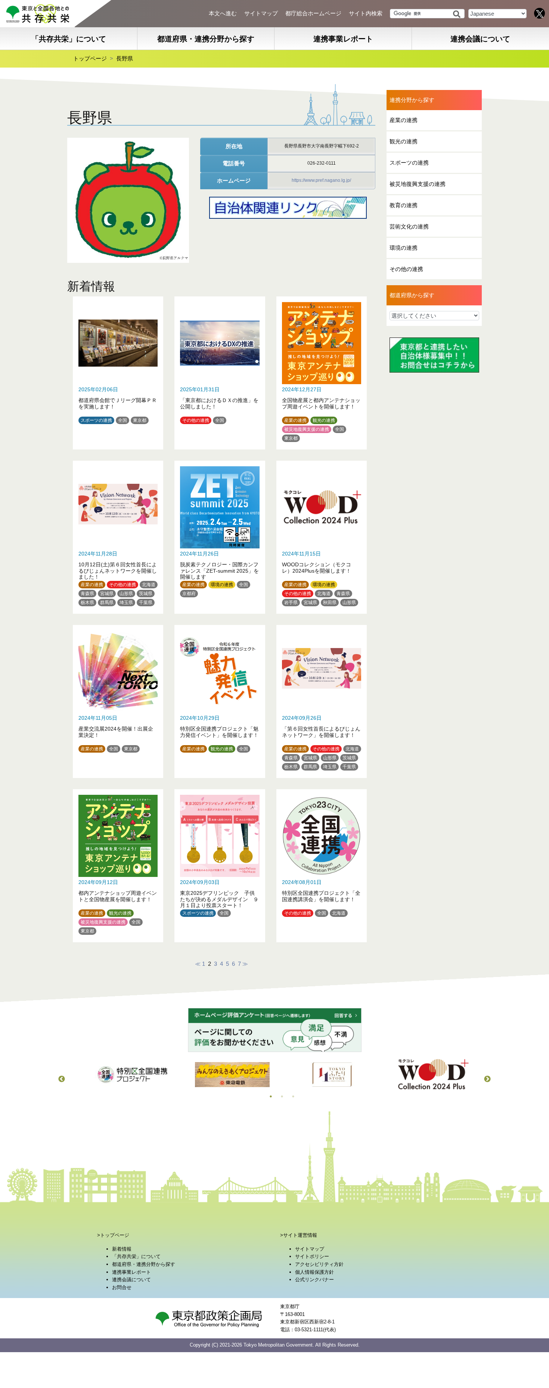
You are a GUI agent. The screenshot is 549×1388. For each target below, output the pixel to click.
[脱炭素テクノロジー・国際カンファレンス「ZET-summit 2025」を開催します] (219, 536)
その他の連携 (195, 420)
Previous (61, 1079)
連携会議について (131, 1279)
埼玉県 (126, 602)
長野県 (124, 58)
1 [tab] (270, 1096)
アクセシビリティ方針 (319, 1264)
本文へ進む (223, 13)
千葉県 (145, 602)
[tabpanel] (132, 1074)
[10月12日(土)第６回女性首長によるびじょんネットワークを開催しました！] (118, 536)
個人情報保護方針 (314, 1272)
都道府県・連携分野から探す (205, 39)
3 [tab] (293, 1096)
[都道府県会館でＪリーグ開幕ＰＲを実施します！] (118, 372)
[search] (457, 14)
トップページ (90, 58)
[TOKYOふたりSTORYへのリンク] (332, 1074)
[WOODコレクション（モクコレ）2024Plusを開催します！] (321, 536)
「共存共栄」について (68, 39)
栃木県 (87, 602)
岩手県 (291, 602)
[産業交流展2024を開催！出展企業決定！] (118, 701)
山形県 (126, 593)
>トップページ (113, 1235)
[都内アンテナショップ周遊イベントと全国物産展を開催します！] (118, 865)
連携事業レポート (343, 39)
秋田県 (329, 602)
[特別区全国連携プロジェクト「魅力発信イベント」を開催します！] (219, 701)
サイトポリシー (312, 1256)
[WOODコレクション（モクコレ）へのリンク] (432, 1074)
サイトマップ (261, 13)
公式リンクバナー (314, 1279)
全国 (122, 420)
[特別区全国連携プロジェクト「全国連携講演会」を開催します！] (321, 865)
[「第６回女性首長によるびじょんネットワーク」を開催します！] (321, 701)
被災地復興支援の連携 (306, 429)
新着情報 (121, 1249)
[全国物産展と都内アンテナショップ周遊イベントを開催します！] (321, 372)
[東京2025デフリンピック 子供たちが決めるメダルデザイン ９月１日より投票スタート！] (219, 865)
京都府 (189, 593)
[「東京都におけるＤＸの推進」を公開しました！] (219, 372)
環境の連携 (222, 584)
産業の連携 (295, 420)
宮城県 (107, 593)
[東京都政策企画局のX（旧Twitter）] (539, 13)
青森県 (87, 593)
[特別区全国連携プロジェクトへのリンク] (132, 1074)
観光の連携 (324, 420)
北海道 (148, 584)
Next (487, 1079)
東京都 (139, 420)
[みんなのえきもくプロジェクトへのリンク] (232, 1074)
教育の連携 (404, 205)
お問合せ (121, 1287)
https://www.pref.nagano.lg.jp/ (321, 180)
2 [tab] (282, 1096)
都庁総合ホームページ (313, 13)
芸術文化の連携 (409, 226)
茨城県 (145, 593)
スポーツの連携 (96, 420)
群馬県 (107, 602)
